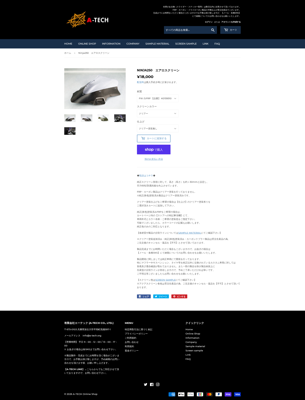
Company (132, 43)
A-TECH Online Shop (85, 394)
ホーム (67, 52)
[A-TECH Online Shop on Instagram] (158, 385)
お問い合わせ (132, 342)
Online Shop (87, 43)
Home (68, 43)
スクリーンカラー (147, 106)
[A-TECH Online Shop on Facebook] (152, 385)
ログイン (209, 22)
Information (111, 43)
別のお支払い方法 (154, 159)
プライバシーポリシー (136, 333)
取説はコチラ (146, 175)
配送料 (140, 82)
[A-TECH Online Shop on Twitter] (145, 385)
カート (233, 29)
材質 (139, 91)
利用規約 (129, 346)
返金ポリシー (132, 350)
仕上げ (140, 121)
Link (205, 43)
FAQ (217, 43)
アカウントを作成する (231, 22)
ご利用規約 (130, 337)
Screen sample (186, 43)
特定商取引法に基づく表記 (138, 329)
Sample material (157, 43)
